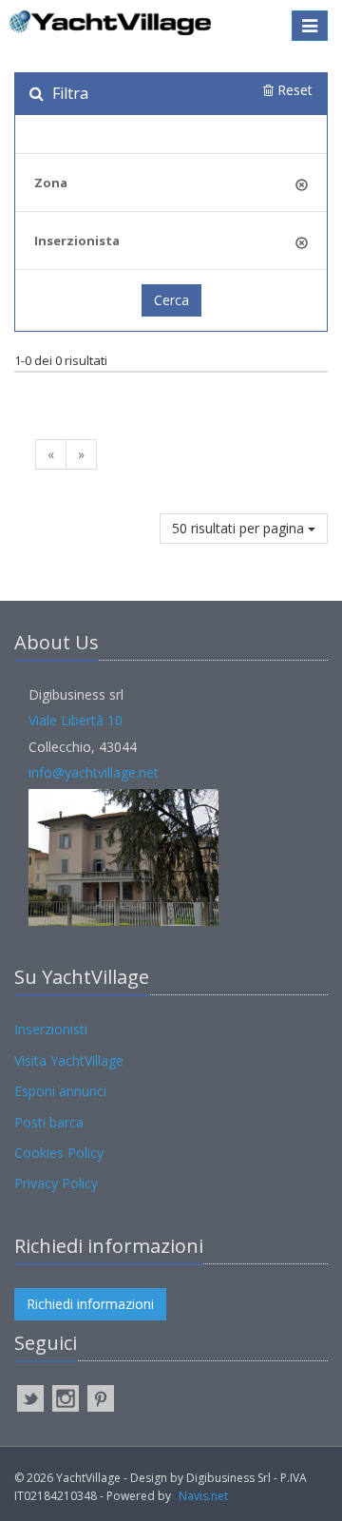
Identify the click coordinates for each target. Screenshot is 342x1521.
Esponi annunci (60, 1091)
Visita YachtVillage (69, 1060)
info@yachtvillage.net (93, 772)
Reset (293, 90)
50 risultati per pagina (240, 528)
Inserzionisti (50, 1029)
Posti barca (49, 1122)
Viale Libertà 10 (75, 720)
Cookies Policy (59, 1153)
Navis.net (203, 1496)
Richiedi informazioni (90, 1304)
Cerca (171, 300)
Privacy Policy (56, 1183)
